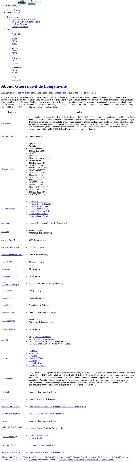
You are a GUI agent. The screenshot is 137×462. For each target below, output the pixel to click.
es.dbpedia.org (90, 93)
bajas (6, 262)
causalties (7, 136)
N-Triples (16, 34)
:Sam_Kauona (39, 209)
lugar (6, 305)
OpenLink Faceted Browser (23, 19)
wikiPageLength (10, 247)
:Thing (33, 351)
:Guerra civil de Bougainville (44, 399)
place (5, 223)
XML (14, 43)
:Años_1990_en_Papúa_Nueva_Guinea (50, 344)
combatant (7, 169)
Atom (14, 51)
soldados (8, 329)
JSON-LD (16, 80)
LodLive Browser (19, 24)
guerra (9, 436)
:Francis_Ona (38, 213)
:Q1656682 (37, 358)
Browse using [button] (12, 17)
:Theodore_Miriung (41, 211)
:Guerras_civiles (40, 336)
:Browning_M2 (39, 435)
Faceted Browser (13, 10)
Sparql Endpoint (13, 12)
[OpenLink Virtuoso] (15, 457)
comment (6, 379)
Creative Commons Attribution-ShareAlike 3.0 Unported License (86, 460)
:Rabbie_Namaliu (40, 204)
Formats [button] (9, 29)
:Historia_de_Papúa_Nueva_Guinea (48, 341)
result (5, 231)
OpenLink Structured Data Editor (26, 22)
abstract (6, 123)
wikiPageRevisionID (11, 254)
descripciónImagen (10, 283)
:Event (34, 353)
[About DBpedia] (22, 5)
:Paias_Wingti (38, 216)
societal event (23, 93)
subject (5, 340)
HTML (15, 63)
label (5, 392)
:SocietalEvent (36, 363)
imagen (7, 298)
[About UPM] (35, 5)
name (5, 421)
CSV (14, 77)
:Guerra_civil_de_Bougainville (46, 414)
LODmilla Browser (20, 26)
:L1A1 (35, 438)
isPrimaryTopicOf (10, 414)
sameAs (6, 399)
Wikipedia (33, 460)
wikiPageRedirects (12, 427)
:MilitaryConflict (37, 365)
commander (8, 209)
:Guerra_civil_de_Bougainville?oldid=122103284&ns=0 (57, 406)
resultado (8, 321)
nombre (7, 312)
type (4, 358)
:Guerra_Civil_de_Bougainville (46, 428)
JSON (14, 41)
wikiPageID (8, 240)
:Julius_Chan (38, 201)
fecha (6, 291)
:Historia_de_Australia (42, 339)
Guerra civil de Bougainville (41, 86)
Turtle (14, 39)
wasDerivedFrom (10, 406)
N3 (13, 36)
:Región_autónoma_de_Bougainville (48, 223)
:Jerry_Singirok (39, 206)
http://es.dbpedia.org (57, 93)
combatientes (9, 276)
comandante (9, 269)
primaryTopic (10, 452)
